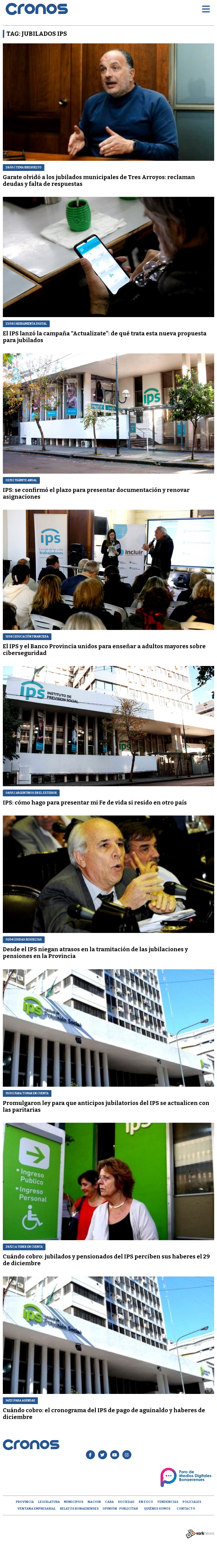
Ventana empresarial (37, 1508)
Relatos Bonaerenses (79, 1508)
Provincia (25, 1502)
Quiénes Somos (157, 1508)
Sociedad (126, 1502)
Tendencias (167, 1502)
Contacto (186, 1508)
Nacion (94, 1502)
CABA (109, 1502)
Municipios (73, 1502)
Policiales (192, 1502)
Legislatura (49, 1502)
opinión (110, 1508)
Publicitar (128, 1508)
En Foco (146, 1502)
